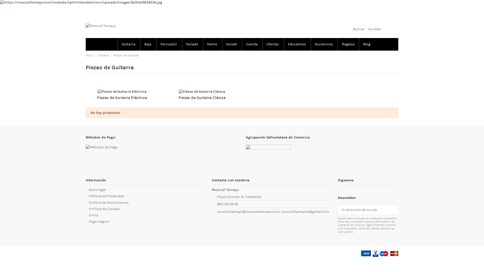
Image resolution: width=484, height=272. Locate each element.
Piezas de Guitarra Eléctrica (122, 97)
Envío (93, 215)
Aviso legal (97, 190)
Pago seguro (99, 221)
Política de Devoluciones (109, 202)
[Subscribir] (394, 210)
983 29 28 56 (227, 204)
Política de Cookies (104, 209)
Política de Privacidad (106, 196)
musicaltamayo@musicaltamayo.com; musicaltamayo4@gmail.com (273, 212)
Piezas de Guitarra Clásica (202, 97)
